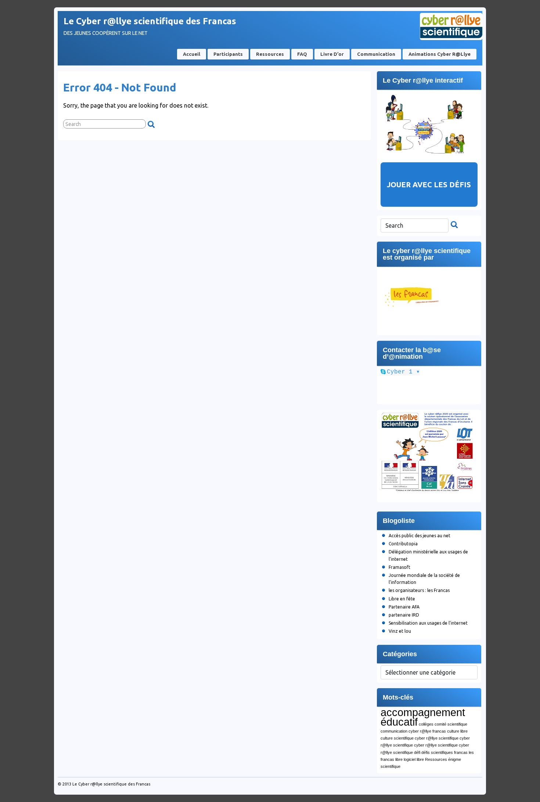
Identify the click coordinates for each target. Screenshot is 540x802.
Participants (228, 54)
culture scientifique (397, 738)
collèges (426, 724)
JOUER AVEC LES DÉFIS (429, 184)
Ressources (270, 54)
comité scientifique (451, 724)
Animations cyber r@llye (439, 54)
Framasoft (399, 567)
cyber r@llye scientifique (436, 738)
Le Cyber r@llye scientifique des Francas (150, 21)
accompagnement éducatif (423, 717)
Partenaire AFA (404, 606)
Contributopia (403, 543)
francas (461, 752)
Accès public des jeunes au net (419, 535)
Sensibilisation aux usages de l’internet (428, 623)
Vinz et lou (400, 631)
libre (399, 759)
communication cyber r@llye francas (413, 731)
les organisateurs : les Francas (419, 590)
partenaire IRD (404, 615)
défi (417, 752)
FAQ (302, 54)
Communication (376, 54)
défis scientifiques (437, 752)
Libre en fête (402, 598)
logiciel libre (414, 759)
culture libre (457, 731)
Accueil (191, 54)
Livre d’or (332, 54)
